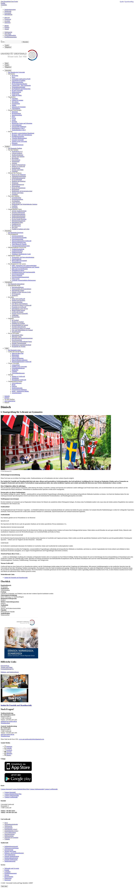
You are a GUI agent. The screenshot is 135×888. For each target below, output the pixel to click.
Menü (6, 63)
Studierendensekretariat (18, 216)
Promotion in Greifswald (19, 307)
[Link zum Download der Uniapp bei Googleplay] (18, 782)
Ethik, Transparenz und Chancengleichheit (24, 265)
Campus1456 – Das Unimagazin (21, 85)
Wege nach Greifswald (18, 299)
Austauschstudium (17, 302)
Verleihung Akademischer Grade (21, 254)
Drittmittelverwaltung (18, 270)
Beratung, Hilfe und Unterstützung (22, 135)
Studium (7, 146)
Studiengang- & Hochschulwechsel (22, 191)
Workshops (15, 183)
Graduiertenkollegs (17, 250)
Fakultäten (15, 98)
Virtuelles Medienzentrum (19, 138)
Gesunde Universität (18, 140)
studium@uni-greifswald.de (9, 721)
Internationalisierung (18, 287)
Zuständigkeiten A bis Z (19, 130)
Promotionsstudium (17, 199)
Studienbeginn (16, 168)
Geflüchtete (15, 315)
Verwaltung (15, 102)
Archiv (14, 120)
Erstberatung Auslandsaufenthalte (21, 345)
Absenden (25, 42)
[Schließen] (1, 40)
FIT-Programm (16, 294)
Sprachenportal (16, 331)
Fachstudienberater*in (7, 669)
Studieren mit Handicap (18, 181)
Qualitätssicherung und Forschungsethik (23, 272)
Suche (2, 42)
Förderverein (15, 93)
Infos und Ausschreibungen (20, 269)
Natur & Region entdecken (19, 360)
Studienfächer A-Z (17, 151)
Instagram (9, 746)
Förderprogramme (17, 252)
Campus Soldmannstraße (11, 795)
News (13, 77)
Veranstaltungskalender (18, 87)
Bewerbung (15, 158)
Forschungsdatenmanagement (20, 277)
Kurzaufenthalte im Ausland (20, 325)
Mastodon (9, 753)
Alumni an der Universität (19, 141)
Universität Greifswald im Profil (21, 79)
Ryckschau (15, 75)
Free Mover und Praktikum (19, 303)
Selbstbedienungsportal (18, 178)
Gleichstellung (16, 108)
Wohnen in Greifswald (18, 166)
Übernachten (15, 356)
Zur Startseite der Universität (16, 72)
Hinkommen (15, 355)
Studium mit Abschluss (18, 300)
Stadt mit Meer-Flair (17, 353)
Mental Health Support (18, 310)
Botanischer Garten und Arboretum (22, 123)
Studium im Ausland (18, 322)
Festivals (14, 386)
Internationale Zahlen (18, 290)
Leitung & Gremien (17, 100)
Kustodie (14, 121)
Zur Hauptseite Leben (14, 350)
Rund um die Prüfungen (19, 174)
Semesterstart (15, 161)
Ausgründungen (16, 262)
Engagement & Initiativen (19, 389)
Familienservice (16, 224)
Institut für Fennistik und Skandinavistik (16, 577)
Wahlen (14, 105)
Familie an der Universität (19, 366)
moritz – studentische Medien (20, 391)
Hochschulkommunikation (19, 84)
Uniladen (14, 371)
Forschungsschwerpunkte (19, 237)
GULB (14, 118)
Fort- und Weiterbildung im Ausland (22, 330)
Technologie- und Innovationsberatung (23, 257)
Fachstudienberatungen (18, 214)
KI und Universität (17, 90)
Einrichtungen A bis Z (18, 128)
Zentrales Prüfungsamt (18, 212)
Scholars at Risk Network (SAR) (21, 292)
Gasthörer (14, 206)
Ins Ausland (15, 320)
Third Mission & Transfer (19, 244)
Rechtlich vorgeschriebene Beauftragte (23, 133)
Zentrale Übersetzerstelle (19, 343)
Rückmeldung (16, 186)
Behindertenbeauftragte (18, 221)
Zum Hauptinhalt (6, 1)
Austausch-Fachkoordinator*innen (22, 341)
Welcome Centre (16, 336)
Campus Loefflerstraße (11, 797)
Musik (13, 384)
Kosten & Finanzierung (18, 165)
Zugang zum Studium (18, 156)
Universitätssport (16, 125)
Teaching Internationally (19, 327)
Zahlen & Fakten (17, 95)
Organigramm (16, 103)
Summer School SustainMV (20, 313)
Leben (6, 348)
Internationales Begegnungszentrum (22, 338)
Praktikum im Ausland (18, 323)
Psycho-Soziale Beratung (19, 219)
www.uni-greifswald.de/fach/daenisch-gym (31, 739)
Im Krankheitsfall (17, 179)
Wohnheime (15, 378)
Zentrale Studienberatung (19, 211)
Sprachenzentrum (17, 115)
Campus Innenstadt (10, 792)
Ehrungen (14, 143)
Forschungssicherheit (18, 274)
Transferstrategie (16, 259)
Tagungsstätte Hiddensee (19, 126)
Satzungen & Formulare (19, 107)
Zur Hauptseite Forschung (15, 232)
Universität (8, 70)
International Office (17, 222)
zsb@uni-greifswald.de (7, 734)
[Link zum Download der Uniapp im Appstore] (18, 770)
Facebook (9, 750)
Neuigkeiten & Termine (18, 346)
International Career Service (20, 308)
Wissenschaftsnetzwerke (19, 242)
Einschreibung (16, 160)
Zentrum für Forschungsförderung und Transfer (25, 267)
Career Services (16, 202)
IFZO (13, 116)
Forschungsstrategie (17, 236)
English (3, 3)
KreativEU (15, 295)
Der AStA (15, 227)
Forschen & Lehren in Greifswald (21, 305)
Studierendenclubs (17, 388)
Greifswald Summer (17, 312)
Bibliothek (15, 112)
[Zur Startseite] (19, 60)
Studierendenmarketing (18, 217)
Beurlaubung (15, 189)
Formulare (15, 171)
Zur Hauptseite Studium (15, 148)
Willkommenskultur (17, 82)
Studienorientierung (17, 155)
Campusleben (16, 365)
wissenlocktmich (16, 393)
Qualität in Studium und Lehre (20, 229)
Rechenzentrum (16, 113)
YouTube (9, 751)
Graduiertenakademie (18, 249)
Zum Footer (14, 1)
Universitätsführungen (18, 373)
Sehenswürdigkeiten (18, 358)
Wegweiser (8, 67)
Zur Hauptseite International (16, 284)
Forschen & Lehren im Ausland (21, 328)
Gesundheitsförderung (18, 368)
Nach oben (4, 886)
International (8, 282)
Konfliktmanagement (18, 136)
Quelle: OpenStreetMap (127, 1)
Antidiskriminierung (17, 144)
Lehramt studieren (17, 153)
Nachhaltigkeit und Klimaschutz (21, 88)
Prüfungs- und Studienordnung (10, 672)
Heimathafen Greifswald (19, 379)
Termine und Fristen (17, 169)
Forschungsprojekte (17, 239)
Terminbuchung (5, 723)
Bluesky (8, 755)
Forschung (8, 231)
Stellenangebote (16, 92)
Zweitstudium (16, 201)
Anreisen (14, 163)
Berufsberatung (16, 225)
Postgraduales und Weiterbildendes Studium (24, 204)
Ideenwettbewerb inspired (19, 260)
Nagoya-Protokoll (17, 275)
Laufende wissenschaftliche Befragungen (24, 280)
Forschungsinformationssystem (21, 246)
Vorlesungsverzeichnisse (19, 176)
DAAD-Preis (15, 317)
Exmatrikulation (16, 197)
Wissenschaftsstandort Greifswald (21, 241)
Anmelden (4, 5)
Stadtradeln (15, 370)
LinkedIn (9, 748)
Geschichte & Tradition (18, 80)
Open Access (15, 278)
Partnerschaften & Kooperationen (21, 289)
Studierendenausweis (18, 184)
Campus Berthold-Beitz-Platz (12, 794)
